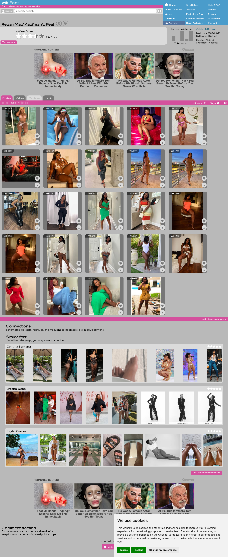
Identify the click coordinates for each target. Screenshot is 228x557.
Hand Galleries (194, 23)
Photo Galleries (173, 9)
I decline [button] (138, 549)
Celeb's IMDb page (206, 29)
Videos (168, 14)
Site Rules (191, 5)
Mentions (170, 18)
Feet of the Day (194, 14)
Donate (212, 9)
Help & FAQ (214, 5)
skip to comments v (214, 319)
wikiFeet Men (171, 23)
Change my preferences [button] (163, 549)
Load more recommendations (206, 472)
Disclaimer (214, 18)
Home (172, 5)
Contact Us (214, 23)
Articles (190, 9)
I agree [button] (124, 549)
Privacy (212, 14)
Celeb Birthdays (195, 18)
